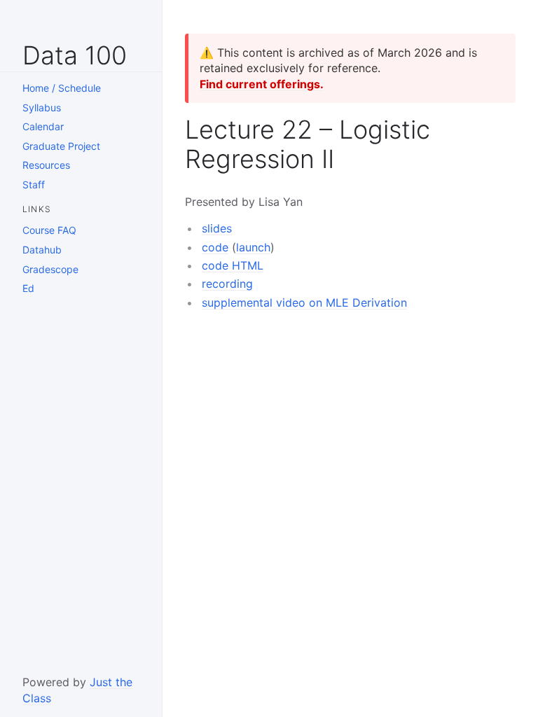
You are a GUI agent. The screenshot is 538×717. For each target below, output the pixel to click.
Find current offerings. (262, 84)
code (215, 247)
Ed (28, 288)
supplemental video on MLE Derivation (304, 302)
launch (253, 247)
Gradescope (50, 269)
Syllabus (41, 107)
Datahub (42, 250)
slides (217, 228)
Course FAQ (49, 230)
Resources (46, 165)
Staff (33, 184)
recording (227, 284)
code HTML (232, 265)
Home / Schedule (61, 88)
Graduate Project (61, 146)
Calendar (43, 126)
